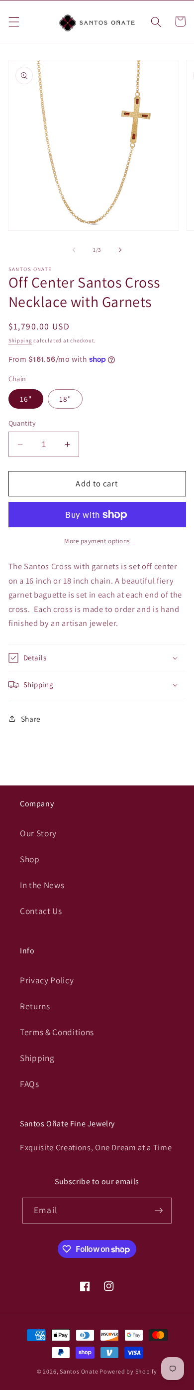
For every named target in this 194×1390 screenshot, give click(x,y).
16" (26, 399)
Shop (30, 859)
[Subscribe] (159, 1211)
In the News (42, 885)
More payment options (97, 541)
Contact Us (41, 911)
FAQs (29, 1083)
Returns (35, 1006)
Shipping (20, 340)
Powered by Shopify (128, 1371)
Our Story (38, 833)
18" (65, 399)
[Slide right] (120, 250)
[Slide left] (74, 250)
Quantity (22, 423)
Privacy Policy (47, 980)
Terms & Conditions (57, 1032)
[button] (13, 21)
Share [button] (31, 719)
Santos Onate (79, 1371)
